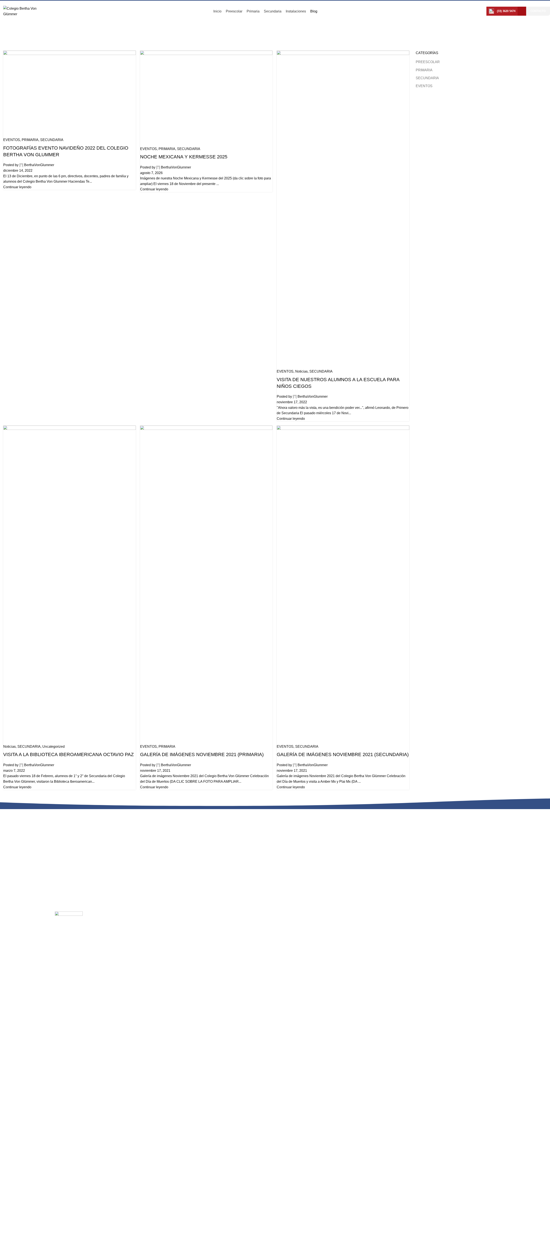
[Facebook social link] (522, 11)
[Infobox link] (502, 11)
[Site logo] (22, 11)
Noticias (152, 923)
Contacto (538, 11)
